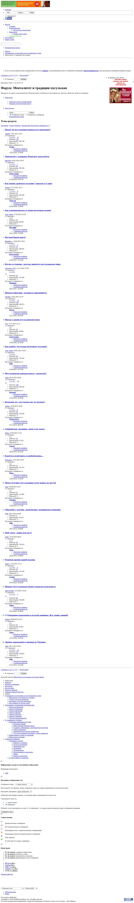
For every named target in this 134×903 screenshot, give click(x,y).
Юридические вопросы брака (23, 726)
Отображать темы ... (8, 784)
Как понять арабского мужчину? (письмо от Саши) (28, 183)
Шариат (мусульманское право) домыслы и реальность (30, 586)
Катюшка (8, 460)
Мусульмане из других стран (19, 703)
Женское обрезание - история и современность (26, 293)
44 (17, 356)
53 (17, 193)
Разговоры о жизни (16, 741)
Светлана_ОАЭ (10, 268)
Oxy (6, 324)
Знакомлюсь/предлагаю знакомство (26, 731)
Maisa (7, 433)
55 (17, 247)
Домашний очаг (19, 746)
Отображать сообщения (35, 115)
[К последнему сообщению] (22, 152)
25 (17, 220)
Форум (7, 24)
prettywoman (9, 591)
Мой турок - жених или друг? (18, 533)
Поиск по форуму (11, 690)
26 (17, 542)
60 (17, 598)
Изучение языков (19, 724)
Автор (11, 125)
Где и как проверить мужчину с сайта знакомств (30, 733)
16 (17, 438)
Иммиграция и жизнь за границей (21, 735)
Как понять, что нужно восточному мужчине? (26, 346)
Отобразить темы (17, 115)
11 (17, 492)
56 (17, 569)
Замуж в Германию (16, 709)
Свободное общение (12, 739)
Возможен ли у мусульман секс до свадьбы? (25, 402)
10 (17, 329)
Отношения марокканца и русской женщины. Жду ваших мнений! (37, 615)
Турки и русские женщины (19, 699)
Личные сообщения (12, 684)
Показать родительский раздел (20, 104)
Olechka (8, 297)
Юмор (15, 754)
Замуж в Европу (15, 713)
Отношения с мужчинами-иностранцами (19, 705)
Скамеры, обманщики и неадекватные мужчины (30, 728)
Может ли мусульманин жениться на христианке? (28, 130)
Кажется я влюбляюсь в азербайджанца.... (24, 456)
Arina (7, 377)
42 (17, 275)
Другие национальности (18, 718)
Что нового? (9, 38)
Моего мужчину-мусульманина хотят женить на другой (30, 483)
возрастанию (12, 802)
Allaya (7, 564)
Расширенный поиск (12, 48)
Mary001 (8, 160)
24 (18, 381)
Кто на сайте (9, 688)
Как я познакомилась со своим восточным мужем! (28, 210)
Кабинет (8, 682)
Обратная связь (10, 892)
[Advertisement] (39, 63)
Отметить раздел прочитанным (20, 102)
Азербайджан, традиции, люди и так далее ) (25, 429)
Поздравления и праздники (23, 752)
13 (18, 300)
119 (17, 652)
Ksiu (6, 487)
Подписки (8, 686)
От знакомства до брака (13, 720)
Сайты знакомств (19, 729)
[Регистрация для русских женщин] (121, 102)
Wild (6, 514)
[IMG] (7, 867)
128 (17, 302)
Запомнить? (11, 16)
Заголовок (4, 125)
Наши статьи (9, 39)
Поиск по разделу (9, 108)
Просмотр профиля (20, 149)
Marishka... (8, 241)
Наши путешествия (20, 756)
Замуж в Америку (15, 716)
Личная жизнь (18, 750)
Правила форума (7, 874)
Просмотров (26, 125)
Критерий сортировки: (9, 791)
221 (17, 139)
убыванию (11, 804)
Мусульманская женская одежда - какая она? (25, 373)
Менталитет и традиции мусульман (22, 697)
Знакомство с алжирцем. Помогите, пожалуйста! (27, 156)
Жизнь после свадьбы (17, 737)
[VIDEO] (8, 869)
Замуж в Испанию (15, 711)
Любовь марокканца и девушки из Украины (25, 642)
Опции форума (14, 28)
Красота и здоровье (20, 743)
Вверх (42, 677)
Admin (7, 134)
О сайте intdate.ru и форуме (18, 758)
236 (17, 385)
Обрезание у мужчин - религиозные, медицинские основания (33, 510)
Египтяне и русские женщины (20, 701)
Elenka (7, 619)
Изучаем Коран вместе (15, 237)
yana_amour (9, 214)
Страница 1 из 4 (6, 75)
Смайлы (8, 865)
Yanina (7, 406)
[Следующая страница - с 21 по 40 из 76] (18, 75)
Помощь (8, 10)
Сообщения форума (20, 151)
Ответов (17, 125)
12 (18, 650)
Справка (12, 26)
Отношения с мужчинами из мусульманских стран (23, 696)
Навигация (13, 32)
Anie (6, 646)
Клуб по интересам (20, 744)
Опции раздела (9, 97)
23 (18, 137)
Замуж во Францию (16, 707)
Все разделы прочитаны (22, 30)
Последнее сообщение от (40, 125)
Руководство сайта (20, 34)
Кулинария (17, 748)
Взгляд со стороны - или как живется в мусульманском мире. (33, 264)
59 (17, 412)
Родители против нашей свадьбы (20, 560)
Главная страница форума (14, 692)
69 (17, 166)
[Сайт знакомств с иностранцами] (120, 85)
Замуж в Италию (15, 714)
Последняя (23, 75)
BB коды (8, 863)
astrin (7, 537)
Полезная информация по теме (20, 722)
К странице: (9, 79)
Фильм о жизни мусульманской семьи (22, 320)
